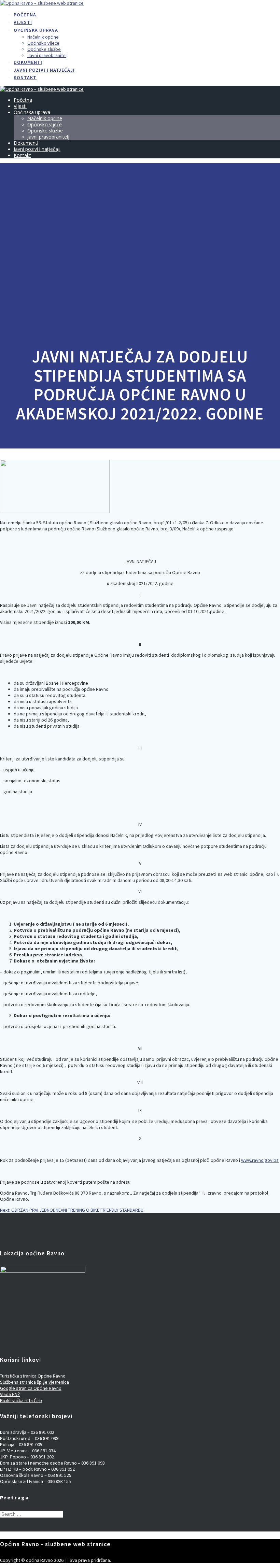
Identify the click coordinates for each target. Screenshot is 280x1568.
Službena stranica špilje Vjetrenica (34, 1382)
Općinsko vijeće (43, 43)
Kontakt (25, 77)
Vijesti (23, 22)
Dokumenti (28, 62)
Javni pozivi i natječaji (44, 70)
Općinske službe (44, 49)
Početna (25, 15)
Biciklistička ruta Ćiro (21, 1400)
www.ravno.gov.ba (260, 1160)
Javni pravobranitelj (47, 55)
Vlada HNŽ (10, 1394)
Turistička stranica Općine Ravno (33, 1376)
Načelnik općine (43, 37)
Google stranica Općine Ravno (30, 1388)
